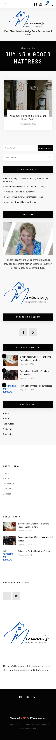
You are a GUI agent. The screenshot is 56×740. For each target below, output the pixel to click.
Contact (7, 434)
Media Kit (7, 428)
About (6, 418)
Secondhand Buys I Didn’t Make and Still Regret (25, 186)
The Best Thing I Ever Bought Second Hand (23, 196)
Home (6, 413)
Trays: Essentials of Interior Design (19, 202)
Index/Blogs (8, 423)
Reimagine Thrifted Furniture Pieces (20, 191)
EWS (34, 728)
